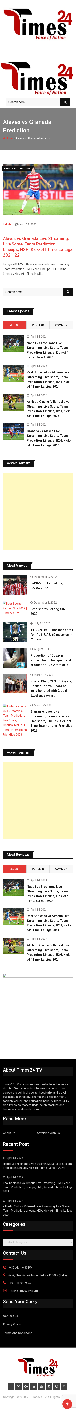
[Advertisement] (38, 511)
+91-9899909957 (20, 1283)
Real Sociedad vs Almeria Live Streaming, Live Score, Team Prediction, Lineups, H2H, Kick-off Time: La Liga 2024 (37, 1187)
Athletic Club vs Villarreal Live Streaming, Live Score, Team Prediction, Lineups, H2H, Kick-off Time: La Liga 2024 (37, 1210)
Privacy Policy (12, 1324)
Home (9, 138)
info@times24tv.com (24, 1290)
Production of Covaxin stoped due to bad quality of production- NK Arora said (50, 660)
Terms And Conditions (17, 1333)
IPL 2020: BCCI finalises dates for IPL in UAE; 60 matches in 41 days (51, 634)
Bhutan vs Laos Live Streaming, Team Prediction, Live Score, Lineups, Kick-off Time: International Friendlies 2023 (51, 721)
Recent (14, 325)
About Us (9, 1133)
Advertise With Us (48, 1133)
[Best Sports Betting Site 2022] (15, 608)
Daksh (7, 224)
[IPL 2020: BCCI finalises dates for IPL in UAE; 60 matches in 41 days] (15, 632)
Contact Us (10, 1316)
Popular (38, 325)
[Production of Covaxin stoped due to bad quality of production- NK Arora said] (15, 658)
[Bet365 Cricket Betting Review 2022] (15, 585)
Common (61, 325)
